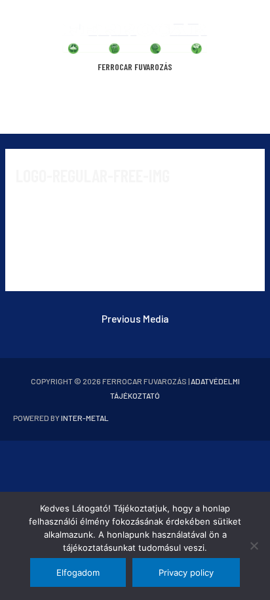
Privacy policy (186, 572)
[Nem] (253, 545)
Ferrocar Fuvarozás (135, 66)
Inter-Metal (85, 417)
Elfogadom (78, 572)
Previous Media (135, 318)
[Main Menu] (135, 108)
